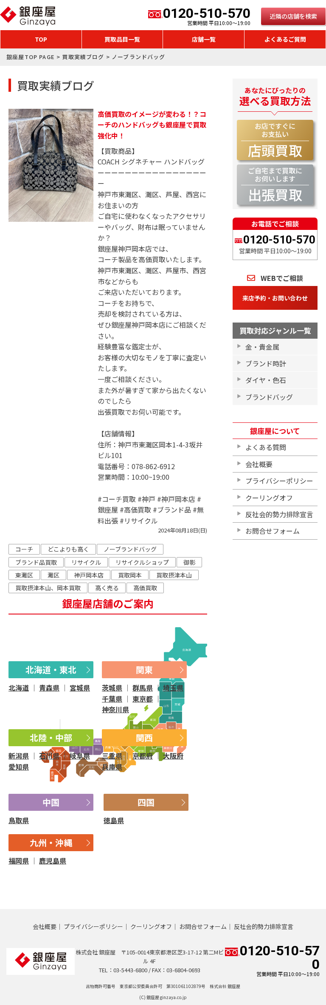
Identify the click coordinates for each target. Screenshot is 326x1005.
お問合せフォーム (272, 531)
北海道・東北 (50, 669)
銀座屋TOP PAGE (30, 57)
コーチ (24, 549)
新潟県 (18, 755)
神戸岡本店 (89, 575)
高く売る (107, 587)
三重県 (112, 755)
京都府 (142, 755)
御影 (189, 562)
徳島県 (114, 820)
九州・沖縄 (51, 842)
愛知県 (18, 767)
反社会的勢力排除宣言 (279, 514)
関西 (144, 737)
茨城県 (112, 687)
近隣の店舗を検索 (293, 16)
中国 (50, 802)
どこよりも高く (68, 549)
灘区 (53, 575)
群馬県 (142, 687)
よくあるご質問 (285, 39)
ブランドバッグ (269, 397)
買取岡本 (130, 575)
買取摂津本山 (174, 575)
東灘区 (24, 575)
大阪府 (173, 755)
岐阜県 (80, 755)
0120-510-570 (206, 16)
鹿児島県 (52, 860)
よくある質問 (265, 447)
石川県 (49, 755)
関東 (144, 669)
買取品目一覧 (122, 39)
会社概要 (259, 464)
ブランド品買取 (36, 562)
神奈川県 (115, 709)
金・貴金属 (262, 347)
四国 (146, 802)
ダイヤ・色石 (265, 380)
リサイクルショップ (142, 562)
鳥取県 (18, 820)
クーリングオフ (269, 498)
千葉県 (112, 699)
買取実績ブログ (83, 57)
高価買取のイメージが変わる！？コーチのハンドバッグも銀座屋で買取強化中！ (152, 125)
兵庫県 (112, 767)
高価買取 (145, 587)
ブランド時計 (265, 363)
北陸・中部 (51, 737)
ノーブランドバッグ (130, 549)
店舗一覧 (204, 39)
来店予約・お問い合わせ (275, 298)
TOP (41, 39)
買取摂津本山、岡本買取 (48, 587)
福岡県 (18, 860)
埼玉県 (173, 687)
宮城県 (80, 687)
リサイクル (86, 562)
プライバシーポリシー (279, 481)
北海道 (18, 687)
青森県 (49, 687)
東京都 (142, 699)
